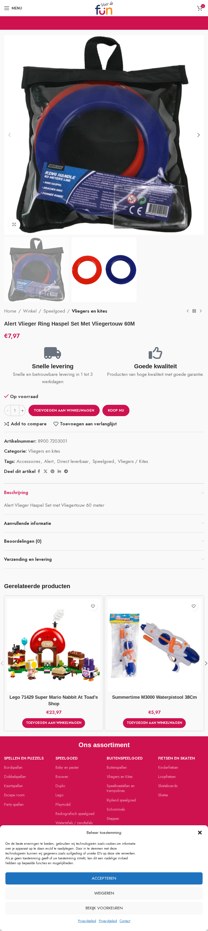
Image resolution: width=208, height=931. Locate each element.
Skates (163, 795)
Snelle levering (52, 366)
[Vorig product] (187, 311)
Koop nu (116, 410)
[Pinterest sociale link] (52, 471)
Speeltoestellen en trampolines (121, 788)
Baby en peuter (67, 767)
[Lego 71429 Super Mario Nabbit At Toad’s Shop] (53, 645)
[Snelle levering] (53, 353)
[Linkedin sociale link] (59, 471)
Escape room (14, 795)
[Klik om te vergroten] (14, 224)
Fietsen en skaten (176, 758)
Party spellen (14, 804)
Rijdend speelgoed (121, 800)
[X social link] (45, 471)
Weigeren (104, 893)
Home (10, 311)
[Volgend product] (200, 311)
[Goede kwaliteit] (155, 353)
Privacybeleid (87, 921)
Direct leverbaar (73, 461)
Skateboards (167, 785)
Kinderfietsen (168, 767)
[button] (200, 832)
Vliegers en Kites (119, 776)
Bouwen (62, 776)
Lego (59, 795)
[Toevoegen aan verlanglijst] (93, 606)
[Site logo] (104, 7)
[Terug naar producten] (194, 311)
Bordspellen (13, 767)
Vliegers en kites (89, 311)
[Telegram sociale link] (66, 471)
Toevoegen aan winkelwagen (64, 410)
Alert (48, 461)
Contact (125, 921)
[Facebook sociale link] (38, 471)
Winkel (30, 311)
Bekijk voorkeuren (104, 908)
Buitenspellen (117, 767)
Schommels (116, 809)
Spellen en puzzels (24, 758)
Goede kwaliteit (155, 366)
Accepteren (104, 878)
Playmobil (63, 804)
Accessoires (28, 461)
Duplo (60, 785)
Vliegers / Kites (133, 461)
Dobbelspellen (15, 776)
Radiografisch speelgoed (75, 813)
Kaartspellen (13, 785)
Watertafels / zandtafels (74, 823)
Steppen (113, 818)
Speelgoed (54, 311)
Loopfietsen (167, 776)
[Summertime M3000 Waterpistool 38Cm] (154, 645)
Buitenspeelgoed (125, 758)
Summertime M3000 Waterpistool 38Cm (154, 697)
